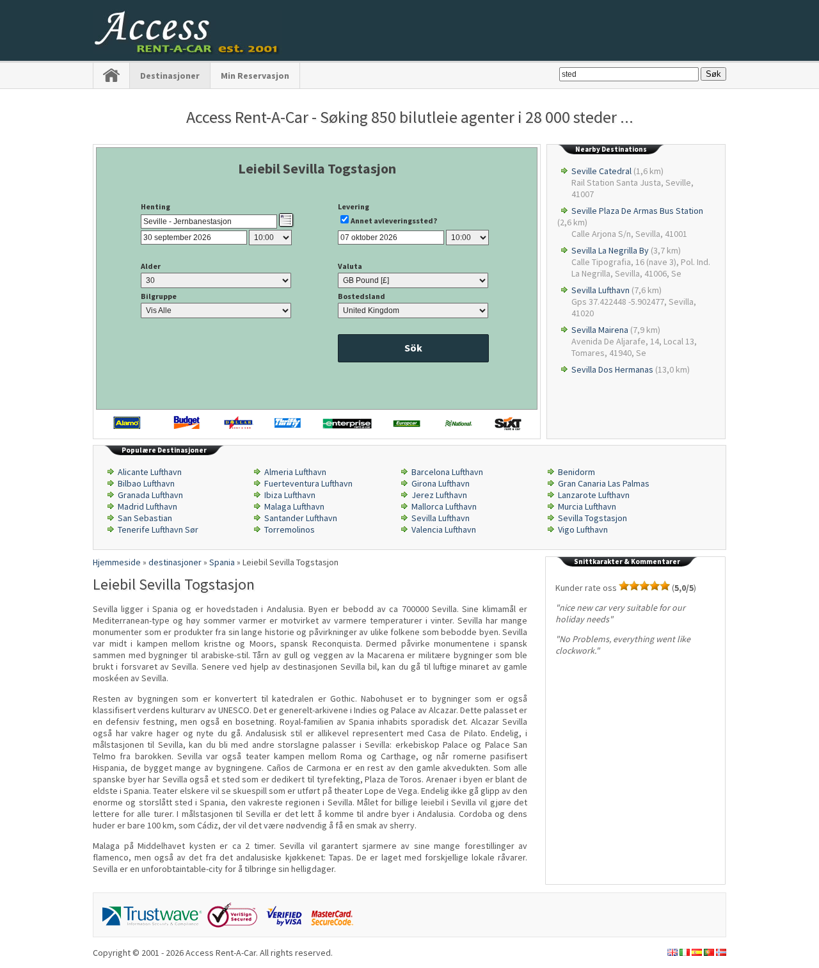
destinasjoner (170, 75)
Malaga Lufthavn (294, 506)
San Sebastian (145, 518)
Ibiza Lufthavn (289, 495)
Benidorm (576, 472)
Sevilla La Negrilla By (610, 250)
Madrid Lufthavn (147, 506)
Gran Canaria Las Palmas (603, 483)
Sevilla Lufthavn (600, 290)
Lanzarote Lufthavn (594, 495)
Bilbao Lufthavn (146, 483)
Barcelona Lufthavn (447, 472)
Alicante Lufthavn (150, 472)
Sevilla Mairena (599, 329)
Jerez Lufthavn (439, 495)
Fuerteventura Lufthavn (308, 483)
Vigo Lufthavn (583, 529)
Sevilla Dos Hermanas (612, 369)
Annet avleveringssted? (394, 220)
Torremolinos (289, 529)
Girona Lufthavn (440, 483)
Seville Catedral (601, 171)
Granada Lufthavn (150, 495)
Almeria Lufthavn (295, 472)
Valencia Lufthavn (443, 529)
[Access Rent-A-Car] (187, 51)
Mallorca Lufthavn (444, 506)
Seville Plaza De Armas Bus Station (637, 210)
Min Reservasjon (255, 75)
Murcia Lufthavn (587, 506)
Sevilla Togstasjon (592, 518)
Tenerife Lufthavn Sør (158, 529)
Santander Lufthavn (300, 518)
